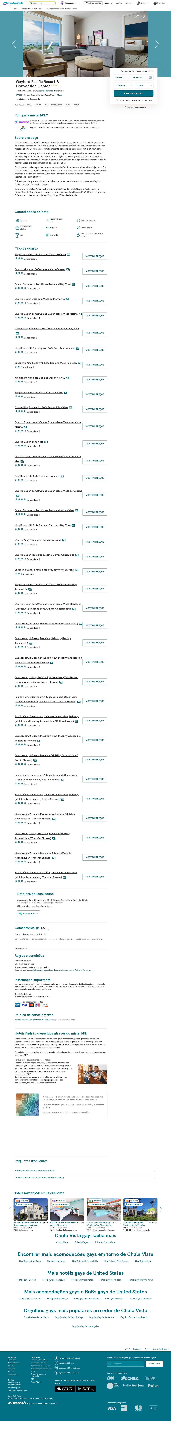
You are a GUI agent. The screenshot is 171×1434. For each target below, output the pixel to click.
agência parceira (46, 91)
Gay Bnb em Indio (143, 1261)
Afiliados (11, 1372)
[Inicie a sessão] (143, 18)
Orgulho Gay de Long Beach (134, 1317)
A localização (29, 913)
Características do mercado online (41, 1370)
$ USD (127, 1349)
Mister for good (14, 1388)
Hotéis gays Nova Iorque (111, 1279)
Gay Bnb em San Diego (30, 1261)
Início (15, 9)
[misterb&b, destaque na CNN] (110, 1378)
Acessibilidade (13, 1363)
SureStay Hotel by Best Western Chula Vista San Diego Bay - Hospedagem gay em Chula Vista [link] (136, 1224)
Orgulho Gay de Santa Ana (101, 1317)
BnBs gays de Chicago (57, 1298)
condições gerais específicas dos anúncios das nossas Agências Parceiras (60, 970)
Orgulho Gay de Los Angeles (85, 1326)
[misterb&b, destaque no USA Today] (113, 1386)
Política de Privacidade (42, 1019)
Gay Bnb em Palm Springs (116, 1261)
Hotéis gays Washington (82, 1279)
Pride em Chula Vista (105, 1242)
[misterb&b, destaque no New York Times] (133, 1385)
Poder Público (36, 1382)
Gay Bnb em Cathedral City (85, 1261)
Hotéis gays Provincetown (141, 1279)
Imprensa (11, 1369)
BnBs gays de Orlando (30, 1298)
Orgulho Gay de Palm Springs (69, 1317)
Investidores (13, 1375)
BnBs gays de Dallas (114, 1298)
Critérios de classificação (40, 1366)
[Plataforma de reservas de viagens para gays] (17, 1402)
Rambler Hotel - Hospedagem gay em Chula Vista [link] (63, 1223)
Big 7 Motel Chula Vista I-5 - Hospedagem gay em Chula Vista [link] (26, 1224)
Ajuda (147, 1349)
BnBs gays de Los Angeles (86, 1298)
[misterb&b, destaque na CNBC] (130, 1378)
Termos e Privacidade (39, 1360)
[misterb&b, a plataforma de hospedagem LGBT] (12, 3)
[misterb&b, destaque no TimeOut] (150, 1378)
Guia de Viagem (82, 1242)
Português (137, 1349)
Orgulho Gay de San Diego (36, 1317)
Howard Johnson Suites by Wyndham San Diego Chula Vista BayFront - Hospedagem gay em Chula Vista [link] (99, 1224)
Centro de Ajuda (46, 1398)
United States (25, 9)
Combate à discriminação (17, 1391)
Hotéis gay (128, 3)
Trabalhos (12, 1366)
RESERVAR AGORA (133, 93)
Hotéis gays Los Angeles (53, 1279)
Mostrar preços (95, 256)
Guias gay (108, 3)
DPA (32, 1379)
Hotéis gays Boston (27, 1279)
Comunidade (70, 3)
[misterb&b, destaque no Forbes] (153, 1386)
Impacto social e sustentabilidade (14, 1384)
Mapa (59, 95)
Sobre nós (12, 1360)
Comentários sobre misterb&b (38, 1375)
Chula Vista (38, 9)
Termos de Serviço (23, 1019)
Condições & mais (160, 1349)
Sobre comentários (38, 1363)
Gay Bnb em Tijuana (56, 1261)
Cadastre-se (145, 3)
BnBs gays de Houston (141, 1298)
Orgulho (119, 3)
